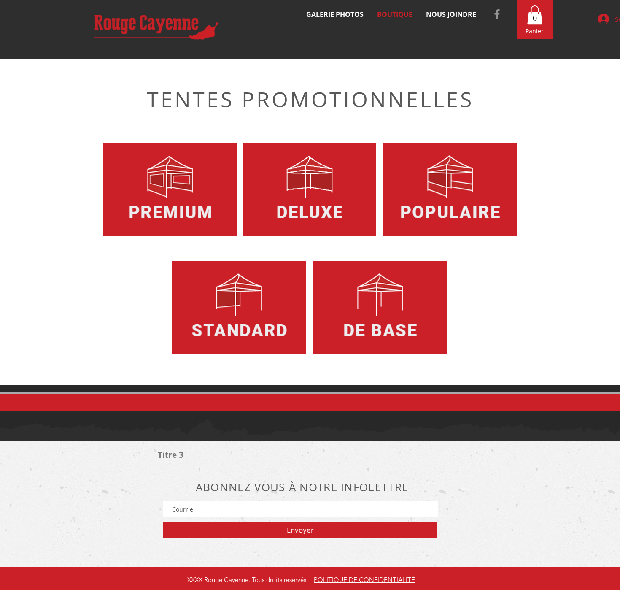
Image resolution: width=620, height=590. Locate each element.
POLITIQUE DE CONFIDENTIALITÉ (364, 580)
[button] (535, 14)
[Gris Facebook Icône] (497, 14)
